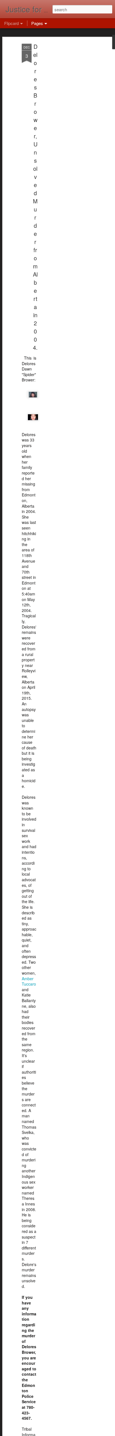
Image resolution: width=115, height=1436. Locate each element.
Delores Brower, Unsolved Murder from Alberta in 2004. (35, 196)
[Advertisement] (67, 132)
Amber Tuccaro (29, 981)
